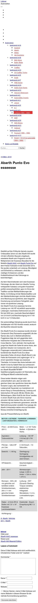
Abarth (5, 518)
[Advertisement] (19, 191)
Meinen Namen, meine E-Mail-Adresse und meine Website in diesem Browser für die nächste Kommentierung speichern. (18, 593)
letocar (3, 531)
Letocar (3, 1)
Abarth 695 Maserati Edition (11, 541)
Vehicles (12, 518)
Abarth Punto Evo (27, 263)
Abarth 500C (12, 263)
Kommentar (5, 557)
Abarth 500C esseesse (9, 536)
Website (4, 586)
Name (3, 578)
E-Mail (4, 582)
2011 (3, 521)
